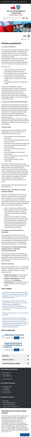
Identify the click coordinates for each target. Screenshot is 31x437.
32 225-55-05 (7, 391)
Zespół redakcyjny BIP (7, 379)
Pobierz (17, 337)
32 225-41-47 (7, 374)
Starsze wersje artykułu (11, 363)
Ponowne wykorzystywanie (8, 404)
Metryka (22, 337)
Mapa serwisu (15, 1)
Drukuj (24, 39)
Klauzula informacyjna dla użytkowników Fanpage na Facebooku (13, 345)
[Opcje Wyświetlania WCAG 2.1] (27, 18)
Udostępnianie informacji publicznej (10, 406)
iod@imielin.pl (17, 280)
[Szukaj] (23, 18)
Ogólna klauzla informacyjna (14, 335)
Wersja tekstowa (23, 1)
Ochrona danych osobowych (9, 402)
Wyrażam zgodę (25, 435)
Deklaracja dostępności (6, 1)
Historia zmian (8, 360)
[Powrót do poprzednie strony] (29, 39)
